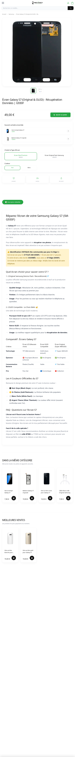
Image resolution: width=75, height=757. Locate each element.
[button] (20, 156)
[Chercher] (71, 8)
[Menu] (3, 3)
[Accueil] (37, 3)
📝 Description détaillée (12, 202)
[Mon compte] (68, 3)
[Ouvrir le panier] (72, 3)
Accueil (4, 14)
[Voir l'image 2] (40, 91)
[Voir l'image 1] (33, 91)
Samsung (11, 14)
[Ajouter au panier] (68, 130)
